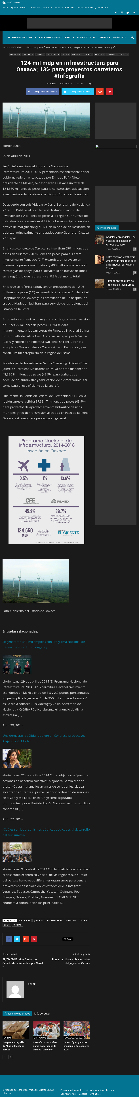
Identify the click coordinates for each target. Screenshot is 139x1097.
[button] (132, 37)
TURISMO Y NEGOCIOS (118, 54)
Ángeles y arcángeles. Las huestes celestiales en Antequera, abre (121, 241)
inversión (71, 920)
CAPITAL (7, 1038)
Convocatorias (86, 37)
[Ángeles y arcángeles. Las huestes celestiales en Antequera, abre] (99, 239)
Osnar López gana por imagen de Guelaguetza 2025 (76, 1046)
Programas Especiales (20, 37)
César (53, 83)
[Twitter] (127, 12)
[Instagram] (122, 12)
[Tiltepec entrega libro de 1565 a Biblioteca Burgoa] (16, 1030)
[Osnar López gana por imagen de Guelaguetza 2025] (77, 1030)
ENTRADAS (15, 54)
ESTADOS (40, 54)
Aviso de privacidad (64, 7)
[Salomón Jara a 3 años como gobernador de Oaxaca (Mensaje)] (46, 1030)
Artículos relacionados (17, 1013)
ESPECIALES (28, 54)
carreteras (24, 920)
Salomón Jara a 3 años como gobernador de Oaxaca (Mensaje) (45, 1046)
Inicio (5, 7)
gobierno (38, 920)
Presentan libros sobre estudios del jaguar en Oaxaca (71, 961)
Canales (103, 37)
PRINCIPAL (99, 54)
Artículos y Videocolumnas (55, 37)
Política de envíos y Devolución (92, 7)
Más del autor (42, 1013)
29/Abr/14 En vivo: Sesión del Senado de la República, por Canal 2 (23, 963)
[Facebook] (116, 12)
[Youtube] (133, 12)
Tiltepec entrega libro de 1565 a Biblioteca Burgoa (14, 1046)
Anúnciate (35, 7)
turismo (17, 924)
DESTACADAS (40, 1038)
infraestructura (54, 920)
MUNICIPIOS (53, 54)
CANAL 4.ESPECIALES (74, 1038)
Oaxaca (83, 920)
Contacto (47, 7)
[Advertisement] (69, 23)
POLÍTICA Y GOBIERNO (82, 54)
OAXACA (65, 54)
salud (7, 924)
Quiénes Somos (18, 7)
